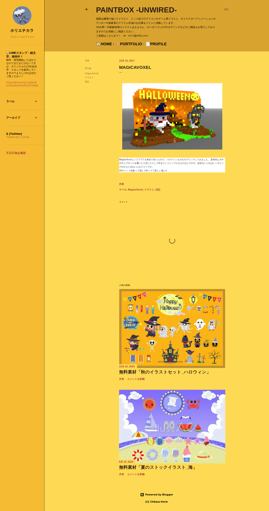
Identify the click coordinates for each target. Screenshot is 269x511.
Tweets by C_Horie (17, 137)
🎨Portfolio (128, 44)
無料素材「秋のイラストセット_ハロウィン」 (165, 372)
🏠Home (104, 44)
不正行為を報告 (16, 153)
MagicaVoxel (92, 73)
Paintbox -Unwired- (136, 10)
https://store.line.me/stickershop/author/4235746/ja (22, 84)
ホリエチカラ (22, 30)
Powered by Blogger (159, 494)
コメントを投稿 (136, 379)
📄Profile (156, 44)
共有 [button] (87, 60)
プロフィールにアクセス (22, 36)
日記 (87, 81)
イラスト (89, 77)
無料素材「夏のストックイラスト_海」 (158, 467)
